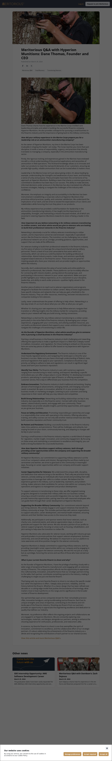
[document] (56, 753)
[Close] (106, 748)
